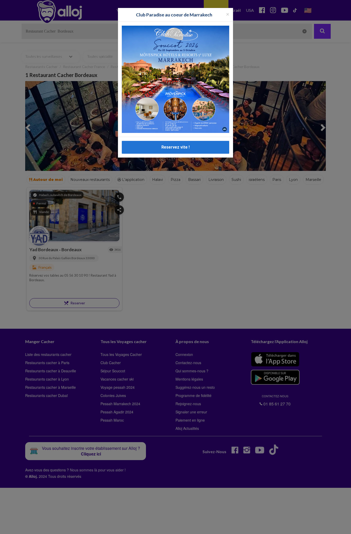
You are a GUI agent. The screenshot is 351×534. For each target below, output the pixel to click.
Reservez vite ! (175, 147)
